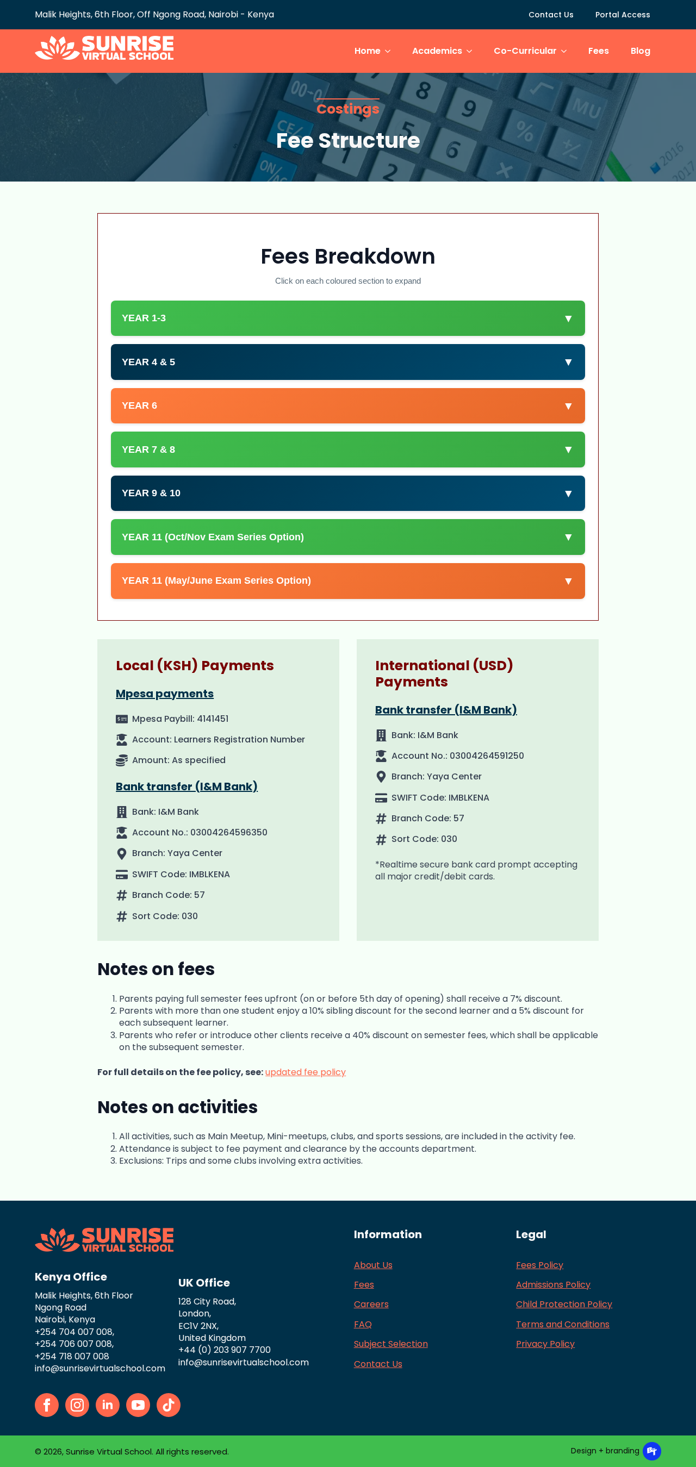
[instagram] (77, 1405)
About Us (373, 1265)
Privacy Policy (545, 1344)
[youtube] (138, 1405)
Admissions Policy (553, 1285)
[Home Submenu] (391, 51)
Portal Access (622, 14)
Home (368, 51)
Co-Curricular (525, 51)
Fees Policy (539, 1265)
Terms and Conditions (563, 1325)
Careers (371, 1304)
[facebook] (47, 1405)
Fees (598, 51)
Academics (437, 51)
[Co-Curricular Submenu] (567, 51)
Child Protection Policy (564, 1304)
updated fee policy (305, 1072)
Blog (640, 51)
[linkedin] (108, 1405)
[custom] (169, 1405)
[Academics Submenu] (472, 51)
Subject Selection (391, 1344)
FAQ (363, 1325)
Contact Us (551, 14)
